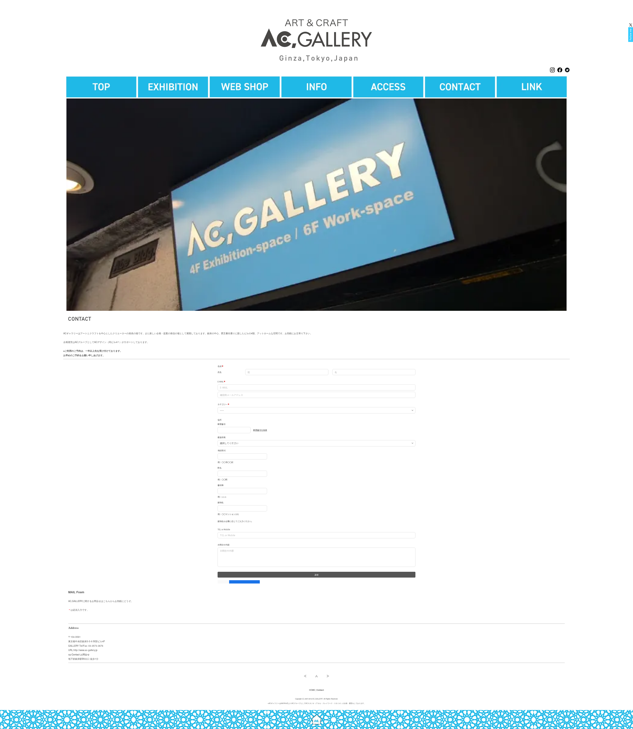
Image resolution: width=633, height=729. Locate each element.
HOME (312, 689)
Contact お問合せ (81, 654)
